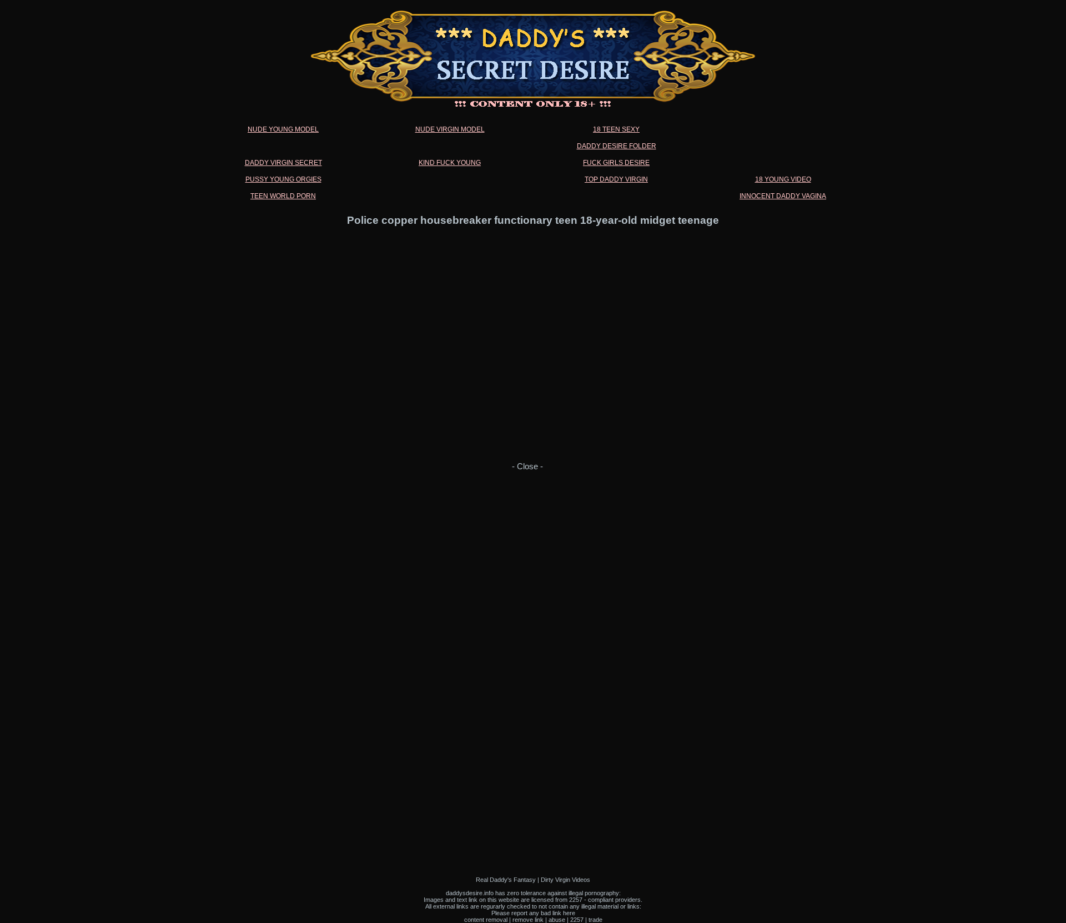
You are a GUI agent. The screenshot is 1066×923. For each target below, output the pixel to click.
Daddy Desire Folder (616, 146)
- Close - (527, 466)
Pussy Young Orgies (283, 179)
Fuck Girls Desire (616, 163)
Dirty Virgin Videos (565, 879)
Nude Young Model (283, 129)
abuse (557, 919)
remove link (528, 919)
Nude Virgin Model (450, 129)
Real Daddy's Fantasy (506, 879)
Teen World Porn (283, 196)
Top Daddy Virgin (616, 179)
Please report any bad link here (533, 913)
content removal (485, 919)
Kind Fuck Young (450, 163)
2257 (577, 919)
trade (595, 919)
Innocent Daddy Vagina (783, 196)
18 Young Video (783, 179)
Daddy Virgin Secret (283, 163)
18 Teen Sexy (616, 129)
